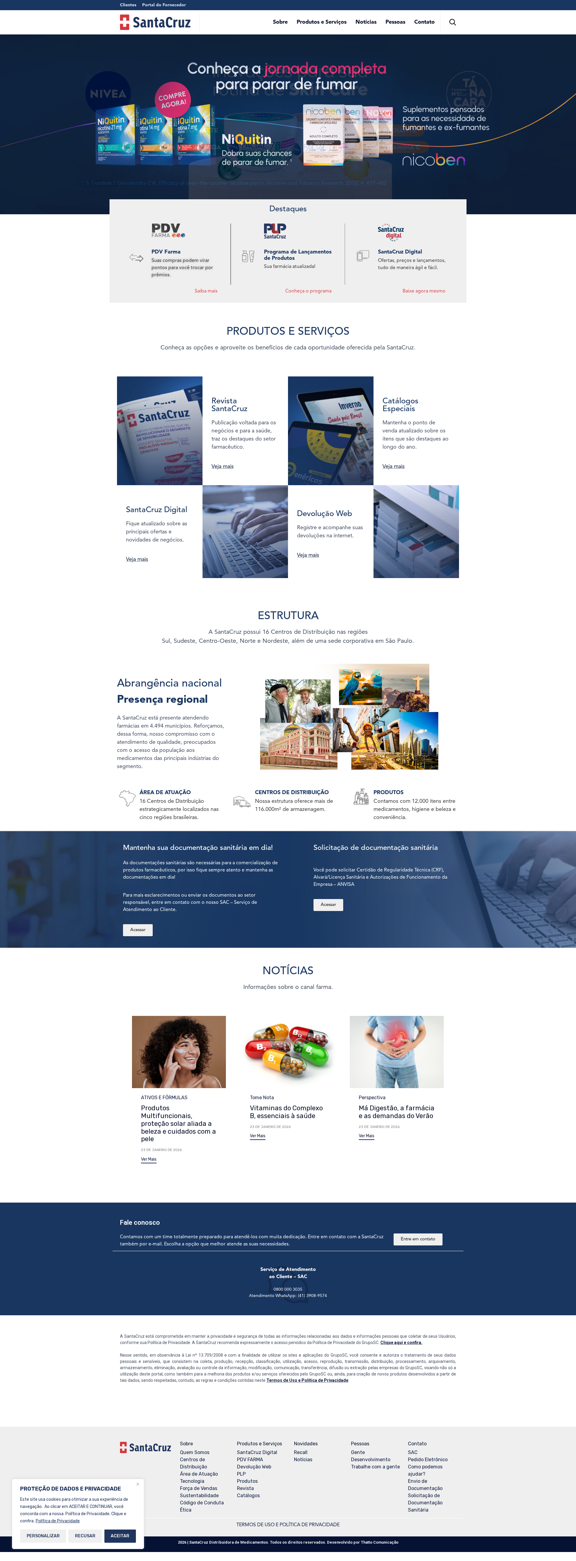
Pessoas (395, 22)
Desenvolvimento (370, 1459)
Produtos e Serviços (321, 22)
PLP (241, 1474)
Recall (301, 1452)
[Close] (137, 1484)
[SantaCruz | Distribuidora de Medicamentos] (155, 22)
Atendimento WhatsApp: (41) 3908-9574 (288, 1296)
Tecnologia (192, 1481)
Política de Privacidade (58, 1521)
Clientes (128, 5)
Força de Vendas (198, 1488)
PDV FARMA (250, 1459)
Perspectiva (372, 1097)
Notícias (366, 22)
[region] (78, 1514)
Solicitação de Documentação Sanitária (425, 1503)
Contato (424, 22)
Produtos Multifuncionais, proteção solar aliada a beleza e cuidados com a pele (178, 1123)
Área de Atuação (199, 1474)
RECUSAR (85, 1536)
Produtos (247, 1481)
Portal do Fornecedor (164, 5)
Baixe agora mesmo (424, 291)
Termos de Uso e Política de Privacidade (307, 1380)
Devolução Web (254, 1467)
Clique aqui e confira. (401, 1342)
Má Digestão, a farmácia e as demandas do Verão (396, 1112)
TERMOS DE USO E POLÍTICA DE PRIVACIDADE (288, 1525)
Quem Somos (194, 1452)
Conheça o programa (308, 291)
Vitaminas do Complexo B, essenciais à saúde (286, 1112)
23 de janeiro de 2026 (161, 1150)
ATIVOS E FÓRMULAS (164, 1097)
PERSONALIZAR (43, 1536)
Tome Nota (262, 1097)
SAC (413, 1452)
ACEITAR (120, 1536)
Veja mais (223, 466)
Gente (358, 1452)
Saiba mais (206, 291)
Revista (245, 1488)
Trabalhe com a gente (375, 1467)
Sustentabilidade (199, 1495)
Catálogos (248, 1495)
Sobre (280, 22)
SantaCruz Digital (257, 1452)
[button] (149, 1160)
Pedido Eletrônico (428, 1459)
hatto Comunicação (379, 1542)
